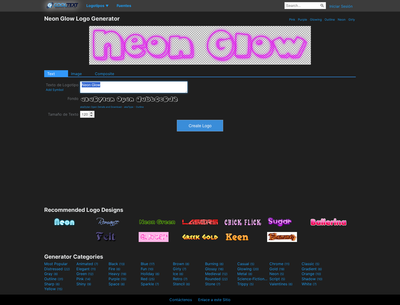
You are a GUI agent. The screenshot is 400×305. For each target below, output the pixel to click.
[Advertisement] (22, 84)
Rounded (216, 278)
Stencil (181, 284)
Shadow (312, 278)
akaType (128, 106)
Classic (310, 263)
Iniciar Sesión (341, 6)
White (309, 284)
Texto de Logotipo (62, 87)
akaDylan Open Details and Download (101, 106)
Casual (245, 263)
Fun (147, 269)
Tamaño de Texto (63, 114)
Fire (114, 269)
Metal (244, 273)
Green (85, 273)
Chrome (279, 263)
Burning (214, 263)
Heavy (117, 273)
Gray (51, 273)
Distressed (57, 269)
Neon (342, 19)
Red (148, 278)
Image (76, 73)
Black (117, 263)
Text (51, 73)
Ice (178, 273)
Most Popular (56, 263)
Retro (180, 278)
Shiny (83, 284)
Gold (276, 269)
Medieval (216, 273)
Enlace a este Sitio (214, 299)
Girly (351, 19)
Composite (104, 73)
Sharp (52, 284)
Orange (311, 273)
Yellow (53, 288)
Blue (148, 263)
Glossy (214, 269)
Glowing (316, 19)
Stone (212, 284)
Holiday (150, 273)
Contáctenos (180, 299)
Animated (87, 263)
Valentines (281, 284)
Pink (292, 19)
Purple (302, 19)
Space (117, 284)
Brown (181, 263)
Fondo (73, 98)
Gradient (312, 269)
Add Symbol (54, 90)
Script (277, 278)
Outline (330, 19)
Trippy (245, 284)
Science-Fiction (252, 278)
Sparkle (150, 284)
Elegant (86, 269)
